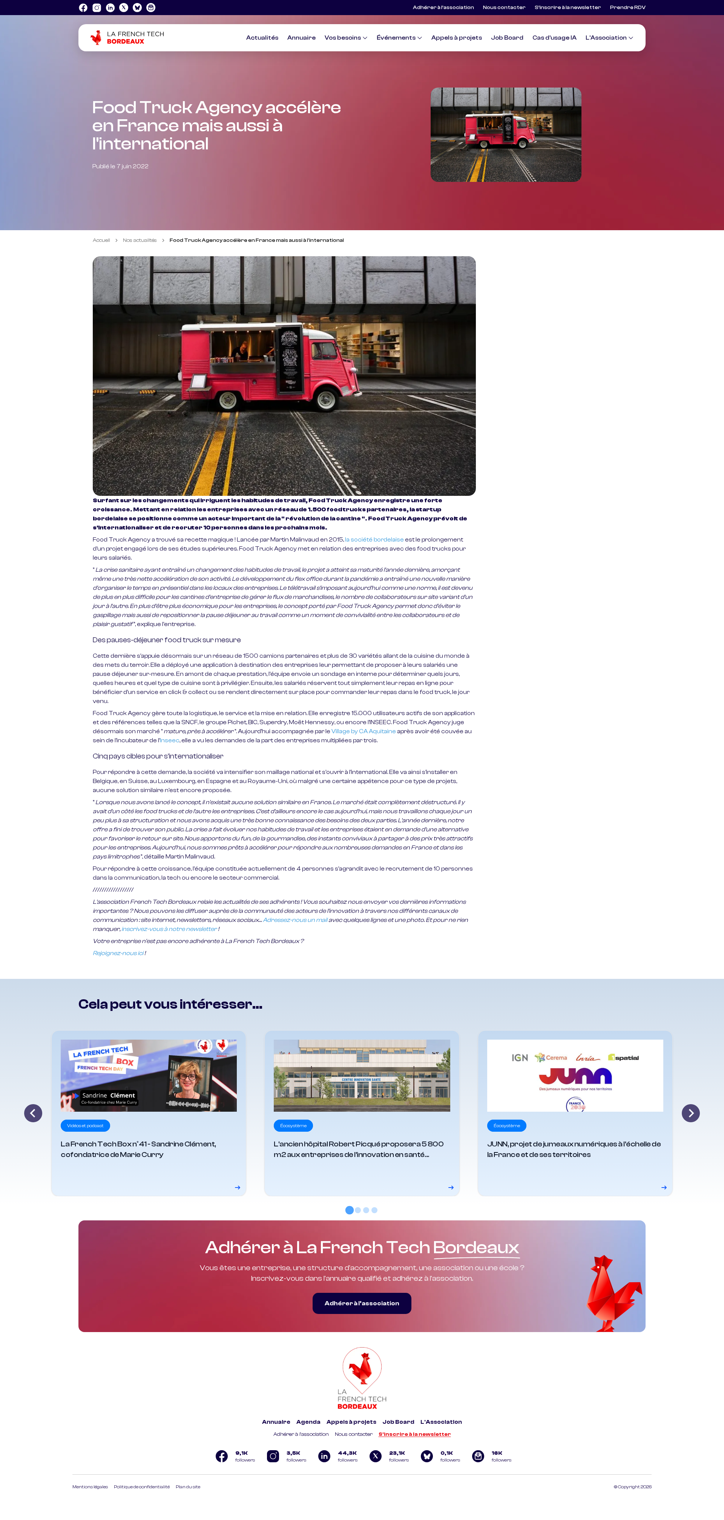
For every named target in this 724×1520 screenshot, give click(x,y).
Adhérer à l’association (443, 8)
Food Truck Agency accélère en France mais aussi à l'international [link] (257, 240)
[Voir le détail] (148, 1113)
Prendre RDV (628, 8)
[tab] (349, 1210)
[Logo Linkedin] (110, 7)
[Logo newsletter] (150, 7)
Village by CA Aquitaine (363, 731)
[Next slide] (691, 1113)
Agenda (308, 1422)
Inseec (169, 740)
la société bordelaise (374, 539)
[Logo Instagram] (96, 7)
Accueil (101, 240)
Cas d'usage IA (554, 37)
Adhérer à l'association (301, 1434)
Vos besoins (343, 37)
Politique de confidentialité (142, 1486)
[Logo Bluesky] (137, 7)
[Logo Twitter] (123, 7)
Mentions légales (90, 1486)
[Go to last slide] (33, 1113)
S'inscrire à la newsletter (415, 1434)
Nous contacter (504, 8)
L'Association (606, 37)
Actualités (262, 37)
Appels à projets (456, 37)
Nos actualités (140, 240)
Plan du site (188, 1486)
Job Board (507, 37)
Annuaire (301, 37)
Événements (396, 37)
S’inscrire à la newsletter (568, 8)
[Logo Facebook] (82, 7)
